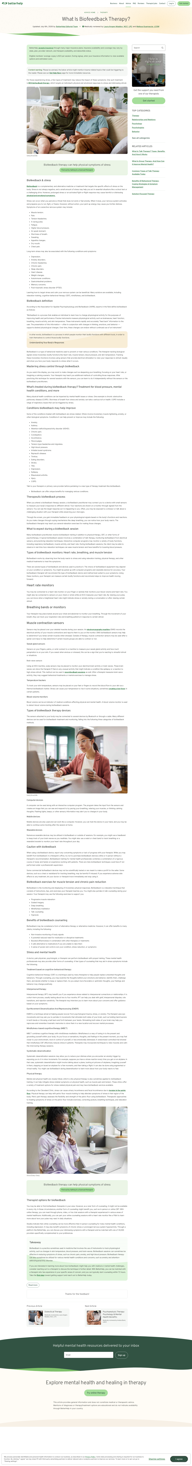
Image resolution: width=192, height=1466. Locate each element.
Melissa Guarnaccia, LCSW (147, 26)
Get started (183, 3)
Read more (33, 1285)
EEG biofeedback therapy (38, 83)
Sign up (121, 1355)
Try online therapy (96, 1393)
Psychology (137, 123)
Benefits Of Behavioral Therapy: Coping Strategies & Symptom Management (145, 184)
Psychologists (138, 127)
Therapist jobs (151, 3)
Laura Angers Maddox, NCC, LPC (118, 26)
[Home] (12, 3)
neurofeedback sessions (75, 672)
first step (40, 1275)
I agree (179, 1459)
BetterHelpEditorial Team (67, 26)
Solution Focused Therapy (143, 194)
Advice (128, 3)
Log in (171, 3)
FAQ (134, 3)
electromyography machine (98, 629)
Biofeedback (32, 186)
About (121, 3)
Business (113, 3)
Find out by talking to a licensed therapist (77, 170)
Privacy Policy (90, 1457)
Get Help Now (55, 73)
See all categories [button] (141, 138)
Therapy (104, 13)
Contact (162, 3)
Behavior (136, 131)
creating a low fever (117, 689)
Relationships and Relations (144, 119)
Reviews (141, 3)
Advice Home (89, 13)
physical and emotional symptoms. (41, 195)
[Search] (163, 48)
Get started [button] (149, 100)
